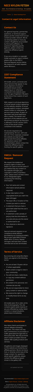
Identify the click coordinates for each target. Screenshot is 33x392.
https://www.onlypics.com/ (21, 378)
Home (9, 14)
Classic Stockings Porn (20, 14)
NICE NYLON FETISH (16, 5)
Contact (20, 381)
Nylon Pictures (13, 381)
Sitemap (25, 381)
